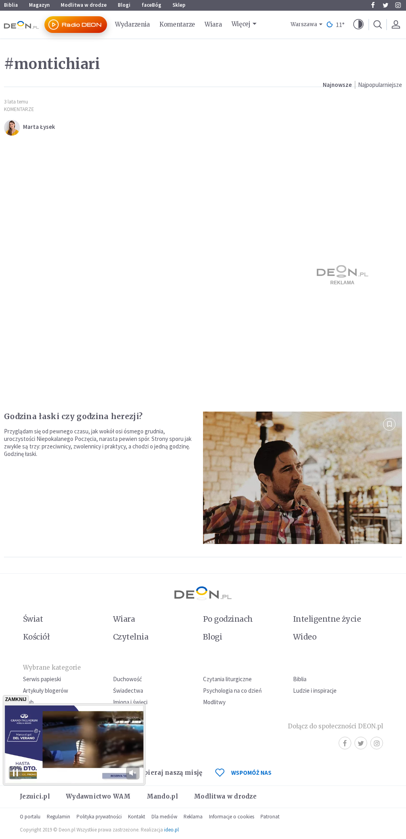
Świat (33, 619)
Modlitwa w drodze (84, 5)
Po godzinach (228, 619)
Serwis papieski (42, 679)
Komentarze (177, 24)
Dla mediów (164, 816)
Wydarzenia (132, 24)
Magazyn (39, 5)
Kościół (36, 637)
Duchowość (127, 679)
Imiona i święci (130, 702)
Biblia (11, 5)
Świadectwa (128, 690)
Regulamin (58, 816)
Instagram (398, 5)
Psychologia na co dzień (232, 690)
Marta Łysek (39, 126)
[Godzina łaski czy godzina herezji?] (302, 478)
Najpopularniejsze (380, 84)
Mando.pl (162, 796)
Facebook (373, 5)
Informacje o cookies (231, 816)
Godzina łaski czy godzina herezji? (73, 416)
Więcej (241, 24)
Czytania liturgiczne (227, 679)
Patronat (270, 816)
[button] (358, 24)
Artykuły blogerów (45, 690)
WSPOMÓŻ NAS (251, 772)
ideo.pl (171, 829)
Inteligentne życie (327, 619)
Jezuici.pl (35, 796)
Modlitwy (214, 702)
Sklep (179, 5)
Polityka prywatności (99, 816)
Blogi (124, 5)
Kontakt (136, 816)
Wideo (304, 637)
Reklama (193, 816)
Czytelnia (130, 637)
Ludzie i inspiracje (315, 690)
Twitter (385, 5)
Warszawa (304, 24)
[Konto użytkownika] (395, 24)
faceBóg (151, 5)
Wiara (213, 24)
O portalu (30, 816)
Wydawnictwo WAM (98, 796)
